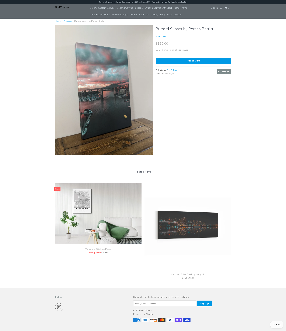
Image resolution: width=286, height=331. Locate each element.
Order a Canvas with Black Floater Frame (166, 7)
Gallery (154, 14)
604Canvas (62, 7)
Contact (178, 14)
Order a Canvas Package (130, 7)
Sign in (214, 7)
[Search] (221, 8)
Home (133, 14)
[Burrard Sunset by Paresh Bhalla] (104, 90)
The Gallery (172, 70)
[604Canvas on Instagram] (60, 307)
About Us (144, 14)
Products (67, 21)
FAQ (169, 14)
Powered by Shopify (143, 314)
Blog (162, 14)
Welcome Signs (120, 14)
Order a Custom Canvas (102, 7)
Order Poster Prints (100, 14)
